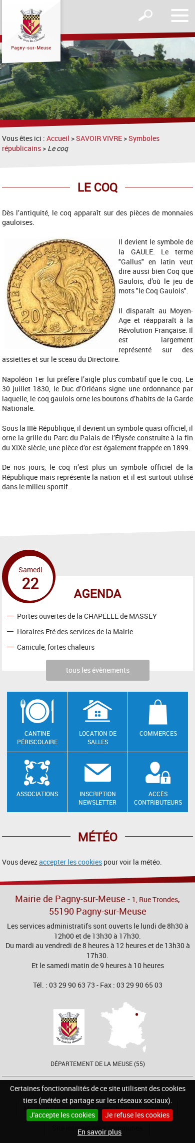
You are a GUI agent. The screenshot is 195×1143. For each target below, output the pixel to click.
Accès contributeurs (158, 798)
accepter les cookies (70, 862)
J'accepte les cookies (62, 1115)
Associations (37, 794)
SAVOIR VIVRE (99, 138)
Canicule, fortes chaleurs (55, 646)
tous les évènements (98, 670)
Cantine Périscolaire (37, 737)
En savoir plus (100, 1132)
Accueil (58, 138)
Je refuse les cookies (137, 1115)
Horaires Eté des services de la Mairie (75, 631)
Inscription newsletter (97, 798)
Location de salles (97, 737)
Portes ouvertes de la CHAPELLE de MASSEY (87, 616)
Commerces (158, 733)
